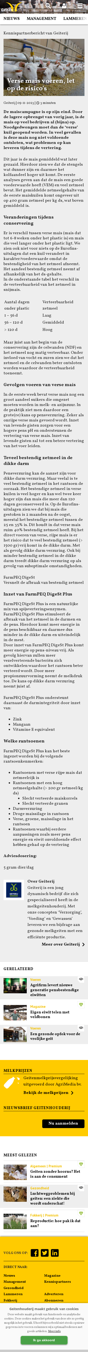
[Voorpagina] (14, 7)
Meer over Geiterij (61, 944)
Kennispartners (57, 1281)
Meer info (54, 1331)
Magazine (52, 1275)
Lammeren (75, 19)
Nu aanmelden (63, 1123)
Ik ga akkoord (44, 1340)
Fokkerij (10, 1300)
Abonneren (53, 1300)
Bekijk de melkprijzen (46, 1093)
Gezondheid (13, 1288)
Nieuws (12, 19)
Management (41, 19)
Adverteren (53, 1294)
